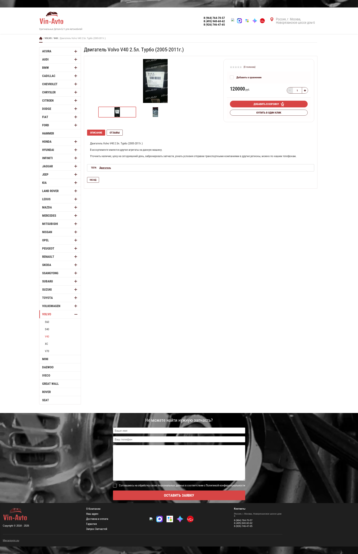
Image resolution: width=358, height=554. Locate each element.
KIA (44, 183)
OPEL (45, 240)
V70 (47, 351)
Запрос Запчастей (96, 529)
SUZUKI (47, 289)
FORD (45, 125)
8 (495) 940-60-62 (214, 21)
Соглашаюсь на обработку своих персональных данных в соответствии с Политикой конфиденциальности (182, 485)
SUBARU (47, 281)
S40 (47, 329)
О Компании (93, 508)
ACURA (46, 51)
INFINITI (47, 158)
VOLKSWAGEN (51, 306)
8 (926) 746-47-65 (214, 24)
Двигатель (105, 167)
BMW (45, 67)
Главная (41, 38)
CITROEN (48, 100)
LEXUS (46, 199)
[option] (155, 81)
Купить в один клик (268, 112)
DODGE (46, 109)
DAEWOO (48, 367)
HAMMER (48, 133)
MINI (45, 359)
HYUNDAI (48, 150)
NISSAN (47, 232)
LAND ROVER (50, 191)
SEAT (45, 400)
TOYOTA (47, 298)
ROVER (46, 392)
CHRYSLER (49, 92)
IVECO (46, 375)
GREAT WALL (50, 384)
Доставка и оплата (97, 519)
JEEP (45, 174)
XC (46, 344)
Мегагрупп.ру (11, 540)
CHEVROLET (49, 84)
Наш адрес (92, 514)
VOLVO (48, 38)
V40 (56, 38)
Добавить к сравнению (249, 77)
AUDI (45, 59)
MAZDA (47, 207)
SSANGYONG (50, 273)
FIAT (45, 117)
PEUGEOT (48, 248)
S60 (47, 322)
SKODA (46, 265)
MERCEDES (49, 215)
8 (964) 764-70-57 (214, 18)
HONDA (46, 141)
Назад (93, 180)
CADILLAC (48, 76)
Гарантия (91, 524)
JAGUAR (47, 166)
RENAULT (48, 257)
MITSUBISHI (50, 224)
